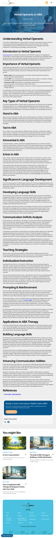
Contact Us (11, 412)
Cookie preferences (7, 535)
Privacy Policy (44, 515)
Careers (20, 515)
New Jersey (32, 519)
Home (7, 513)
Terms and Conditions (9, 519)
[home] (8, 3)
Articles (43, 513)
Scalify (27, 526)
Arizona (8, 522)
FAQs (7, 515)
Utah (31, 522)
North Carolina (45, 519)
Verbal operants (7, 55)
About (19, 513)
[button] (51, 3)
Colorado (20, 522)
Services (32, 513)
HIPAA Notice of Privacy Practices (22, 519)
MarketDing (32, 526)
